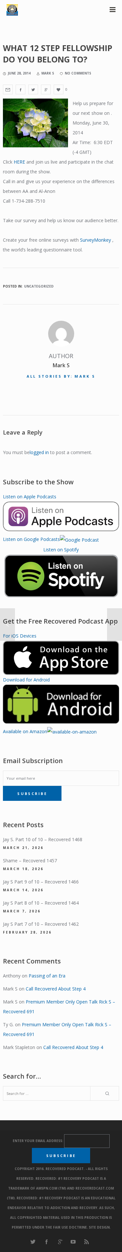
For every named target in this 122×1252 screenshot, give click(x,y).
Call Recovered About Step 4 (56, 989)
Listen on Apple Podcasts (29, 496)
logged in (39, 452)
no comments (78, 73)
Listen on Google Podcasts (31, 539)
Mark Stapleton (19, 1047)
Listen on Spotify (61, 549)
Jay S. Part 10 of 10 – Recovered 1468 (42, 839)
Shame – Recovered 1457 (30, 860)
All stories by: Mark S (61, 376)
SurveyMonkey (95, 240)
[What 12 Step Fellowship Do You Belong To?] (8, 89)
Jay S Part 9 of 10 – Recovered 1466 (41, 882)
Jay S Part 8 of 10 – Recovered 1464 (41, 903)
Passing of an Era (47, 976)
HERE (19, 162)
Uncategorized (39, 286)
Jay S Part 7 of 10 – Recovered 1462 (41, 924)
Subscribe (32, 793)
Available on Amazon (25, 731)
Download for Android (26, 680)
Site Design (99, 1227)
